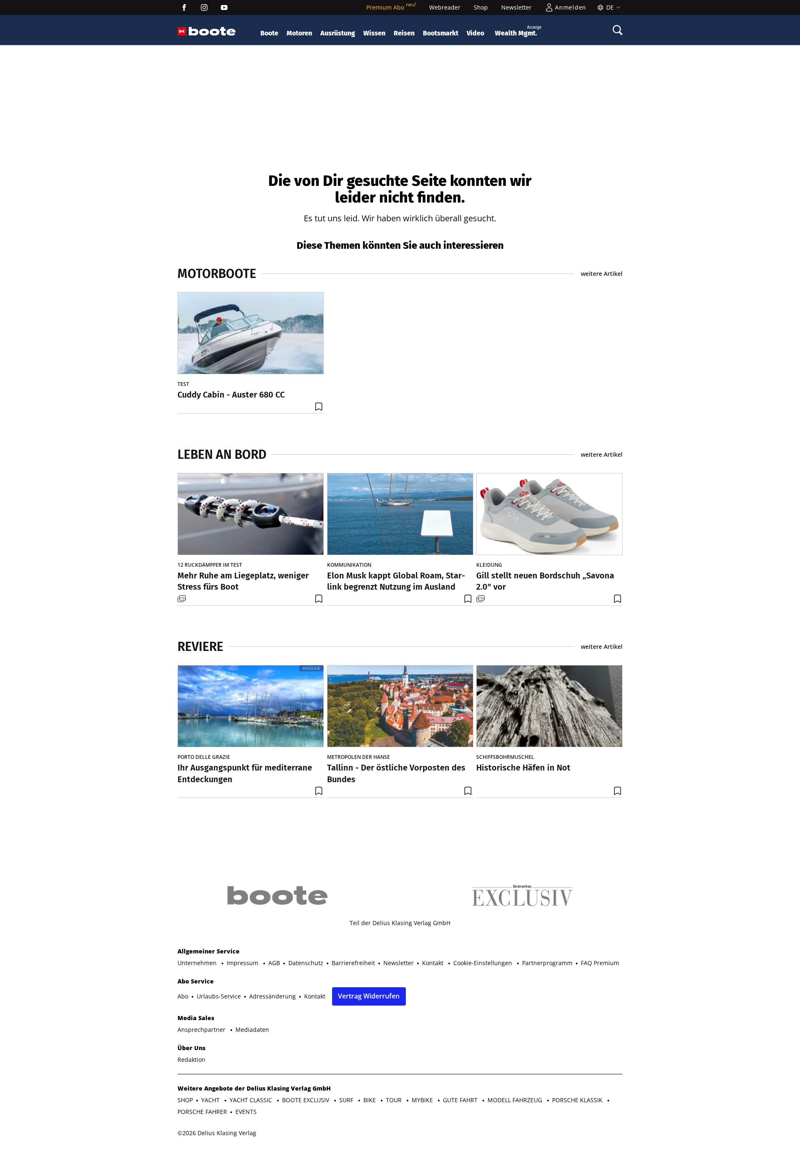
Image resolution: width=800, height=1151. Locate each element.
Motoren (299, 33)
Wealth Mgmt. (518, 31)
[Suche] (617, 30)
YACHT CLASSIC (252, 1100)
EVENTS (246, 1112)
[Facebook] (184, 7)
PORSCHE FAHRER (202, 1112)
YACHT (211, 1100)
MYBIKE (423, 1100)
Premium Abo (391, 7)
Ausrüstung (337, 33)
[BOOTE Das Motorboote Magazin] (212, 31)
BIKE (370, 1100)
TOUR (394, 1100)
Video (475, 33)
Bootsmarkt (440, 33)
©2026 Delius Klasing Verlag (217, 1133)
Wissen (374, 33)
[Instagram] (204, 7)
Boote (269, 33)
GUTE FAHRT (461, 1100)
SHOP (185, 1100)
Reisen (404, 33)
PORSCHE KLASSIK (578, 1100)
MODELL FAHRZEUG (516, 1100)
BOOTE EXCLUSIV (306, 1100)
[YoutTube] (224, 7)
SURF (347, 1100)
